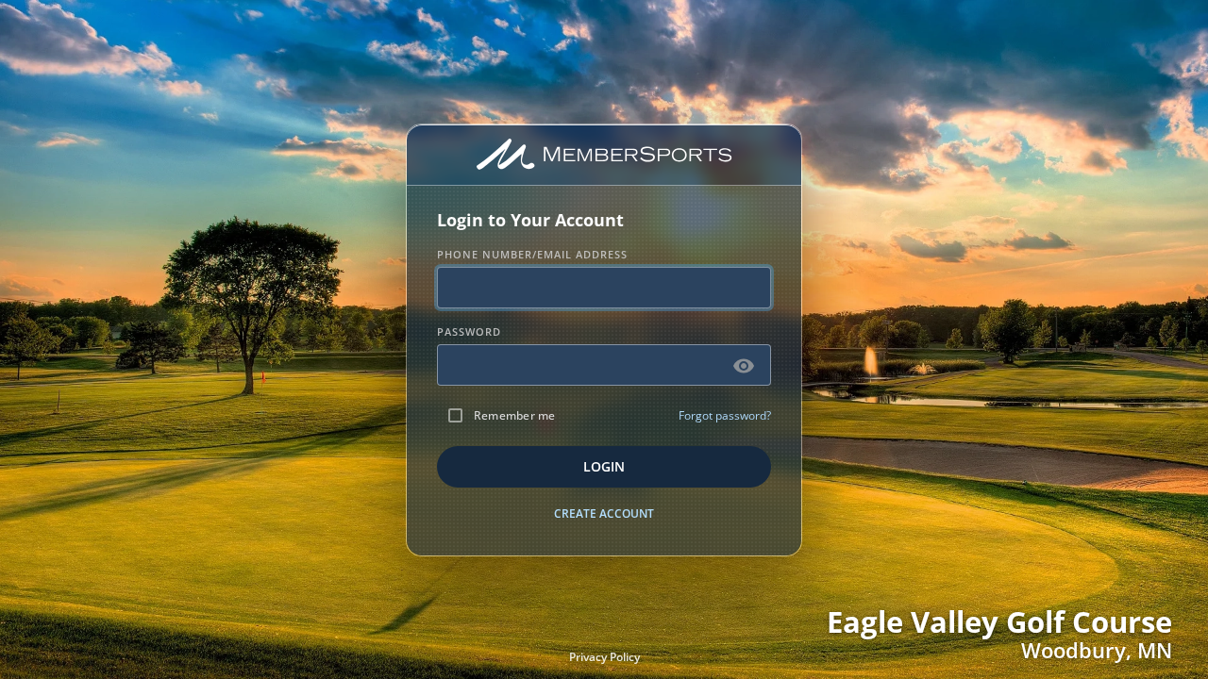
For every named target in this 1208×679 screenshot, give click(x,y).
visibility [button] (743, 366)
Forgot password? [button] (725, 415)
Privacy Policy (604, 657)
